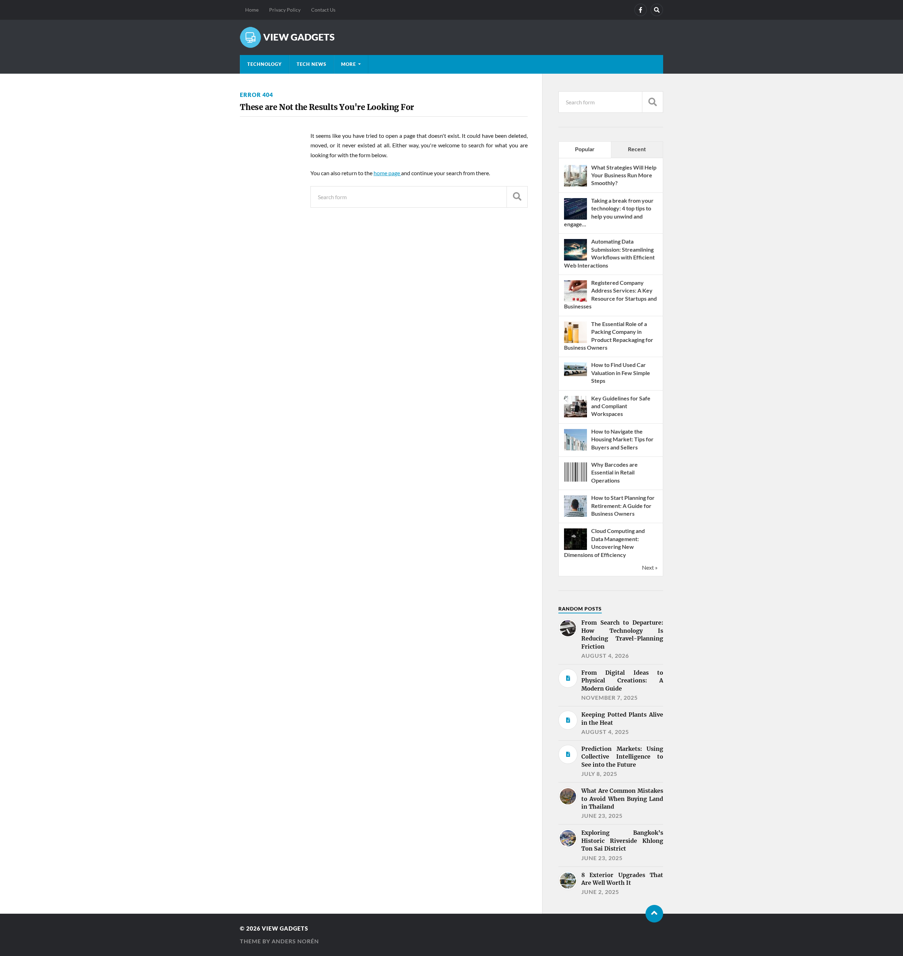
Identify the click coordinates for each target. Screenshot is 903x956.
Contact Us (323, 10)
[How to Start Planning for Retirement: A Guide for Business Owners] (575, 516)
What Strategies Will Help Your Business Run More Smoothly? (623, 175)
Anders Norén (295, 941)
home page (387, 173)
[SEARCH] (517, 197)
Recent (637, 149)
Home (252, 10)
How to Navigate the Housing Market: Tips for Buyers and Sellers (622, 439)
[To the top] (654, 914)
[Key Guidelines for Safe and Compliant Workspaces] (575, 416)
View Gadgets (285, 928)
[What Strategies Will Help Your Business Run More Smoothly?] (575, 185)
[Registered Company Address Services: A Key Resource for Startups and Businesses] (575, 301)
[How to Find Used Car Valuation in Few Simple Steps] (575, 373)
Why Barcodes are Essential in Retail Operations (614, 472)
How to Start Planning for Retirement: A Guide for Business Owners (623, 505)
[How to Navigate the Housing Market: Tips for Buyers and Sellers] (575, 449)
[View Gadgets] (451, 37)
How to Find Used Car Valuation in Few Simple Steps (620, 372)
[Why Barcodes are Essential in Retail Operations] (575, 482)
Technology (264, 64)
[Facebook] (640, 10)
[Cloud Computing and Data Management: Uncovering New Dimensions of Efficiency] (575, 549)
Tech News (311, 64)
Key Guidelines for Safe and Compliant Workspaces (620, 406)
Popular (585, 149)
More (348, 64)
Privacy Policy (285, 10)
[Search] (656, 10)
